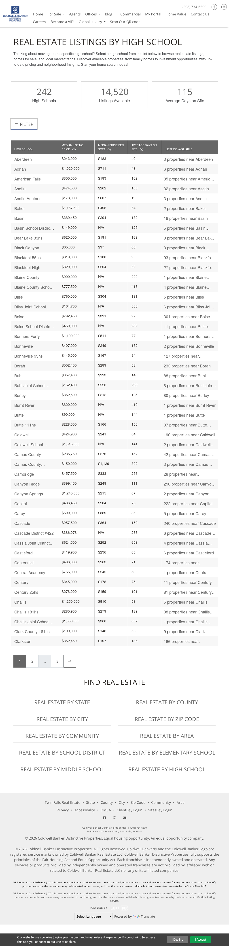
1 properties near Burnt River (190, 405)
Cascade (22, 523)
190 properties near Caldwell (189, 434)
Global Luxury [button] (91, 21)
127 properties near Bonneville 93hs (181, 356)
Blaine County (26, 277)
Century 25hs (26, 592)
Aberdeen (23, 159)
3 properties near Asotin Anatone (185, 198)
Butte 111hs (25, 425)
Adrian (20, 169)
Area (180, 802)
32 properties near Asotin (186, 188)
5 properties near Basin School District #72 (185, 228)
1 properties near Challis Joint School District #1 (186, 622)
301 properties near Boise (187, 316)
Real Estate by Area (167, 735)
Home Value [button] (176, 14)
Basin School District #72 (32, 228)
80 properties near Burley (186, 395)
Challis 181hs (26, 612)
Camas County (27, 454)
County (107, 802)
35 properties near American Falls (189, 179)
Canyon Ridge (27, 484)
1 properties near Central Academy (186, 572)
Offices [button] (91, 14)
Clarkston (22, 641)
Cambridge (24, 474)
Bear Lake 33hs (28, 238)
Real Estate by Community (62, 735)
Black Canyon (26, 247)
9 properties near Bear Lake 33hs (189, 238)
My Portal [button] (153, 14)
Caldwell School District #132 (28, 444)
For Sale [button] (55, 14)
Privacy (63, 810)
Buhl (18, 375)
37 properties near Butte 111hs (185, 425)
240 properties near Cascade (190, 523)
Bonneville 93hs (28, 356)
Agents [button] (75, 14)
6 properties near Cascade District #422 (187, 533)
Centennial (24, 562)
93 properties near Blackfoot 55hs (189, 258)
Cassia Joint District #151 (32, 543)
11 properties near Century (188, 582)
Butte (19, 415)
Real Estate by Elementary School (167, 752)
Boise (19, 316)
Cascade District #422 (34, 533)
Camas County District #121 (27, 464)
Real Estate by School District (62, 752)
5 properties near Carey (185, 513)
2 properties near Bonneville (189, 346)
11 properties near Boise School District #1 (186, 326)
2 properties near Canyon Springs (186, 494)
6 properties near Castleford (189, 553)
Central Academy (29, 572)
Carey (19, 513)
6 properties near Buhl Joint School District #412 (188, 385)
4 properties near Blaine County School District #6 (186, 287)
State (90, 802)
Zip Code (138, 802)
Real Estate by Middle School (62, 769)
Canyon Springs (28, 493)
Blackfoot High (27, 267)
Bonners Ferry (27, 336)
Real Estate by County (167, 702)
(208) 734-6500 (194, 6)
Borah (19, 366)
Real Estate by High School (166, 769)
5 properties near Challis (186, 602)
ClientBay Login (129, 810)
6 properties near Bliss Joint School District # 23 (189, 307)
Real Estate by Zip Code (167, 719)
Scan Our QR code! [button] (125, 21)
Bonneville (23, 346)
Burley (20, 395)
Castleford (23, 553)
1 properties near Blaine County (185, 277)
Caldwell (22, 434)
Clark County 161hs (32, 631)
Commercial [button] (130, 14)
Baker (19, 208)
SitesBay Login (160, 810)
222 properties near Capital (188, 503)
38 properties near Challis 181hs (187, 612)
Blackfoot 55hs (27, 257)
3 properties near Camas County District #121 (186, 464)
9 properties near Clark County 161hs (184, 631)
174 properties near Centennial (181, 563)
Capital (20, 503)
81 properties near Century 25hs (188, 592)
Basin (19, 218)
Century (21, 582)
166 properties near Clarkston (181, 641)
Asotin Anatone (28, 198)
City (122, 802)
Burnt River (24, 405)
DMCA (106, 810)
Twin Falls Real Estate (62, 802)
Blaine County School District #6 (33, 287)
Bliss (18, 297)
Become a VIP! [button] (62, 21)
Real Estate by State (62, 702)
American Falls (27, 179)
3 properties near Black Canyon (184, 248)
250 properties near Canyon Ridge (189, 484)
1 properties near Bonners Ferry (187, 336)
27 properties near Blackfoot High (189, 267)
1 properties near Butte (184, 415)
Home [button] (38, 14)
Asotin (19, 188)
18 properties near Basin (186, 218)
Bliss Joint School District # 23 (30, 307)
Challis (20, 602)
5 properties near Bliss (184, 297)
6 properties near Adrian (185, 169)
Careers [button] (39, 21)
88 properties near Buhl (185, 375)
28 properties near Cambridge (180, 474)
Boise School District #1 (32, 326)
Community (161, 802)
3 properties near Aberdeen (188, 159)
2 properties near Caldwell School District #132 (187, 444)
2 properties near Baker (185, 208)
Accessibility (84, 810)
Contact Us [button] (200, 14)
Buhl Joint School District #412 (29, 385)
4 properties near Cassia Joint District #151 (186, 543)
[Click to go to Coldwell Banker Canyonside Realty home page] (15, 13)
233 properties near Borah (187, 366)
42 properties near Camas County (187, 454)
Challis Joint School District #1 (31, 622)
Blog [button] (109, 14)
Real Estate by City (62, 719)
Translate (148, 916)
